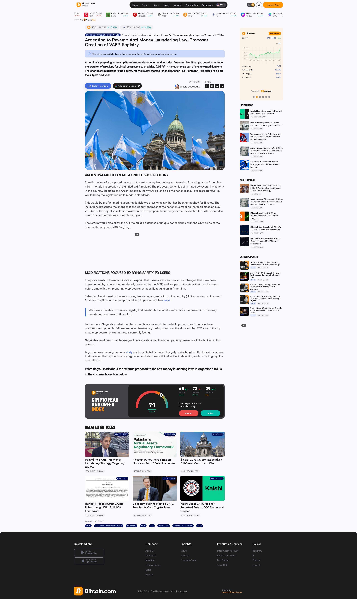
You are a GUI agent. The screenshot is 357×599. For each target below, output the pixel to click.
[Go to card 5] (266, 97)
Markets (185, 555)
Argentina (131, 526)
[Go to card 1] (254, 97)
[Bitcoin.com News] (85, 5)
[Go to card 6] (269, 97)
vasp (200, 526)
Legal (148, 569)
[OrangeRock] (90, 19)
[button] (138, 85)
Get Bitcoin (274, 33)
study (129, 352)
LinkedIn (257, 565)
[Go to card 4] (263, 97)
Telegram (257, 550)
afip (88, 526)
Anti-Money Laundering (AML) (109, 526)
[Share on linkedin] (222, 86)
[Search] (259, 5)
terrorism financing (183, 526)
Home (135, 4)
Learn (166, 4)
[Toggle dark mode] (251, 5)
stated (166, 300)
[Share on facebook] (207, 86)
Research (177, 4)
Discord (256, 560)
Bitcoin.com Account (227, 550)
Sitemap (149, 574)
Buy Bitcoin (223, 560)
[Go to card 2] (257, 97)
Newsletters (192, 4)
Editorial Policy (152, 565)
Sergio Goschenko (190, 87)
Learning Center (189, 560)
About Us (149, 550)
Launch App (273, 4)
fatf (143, 526)
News (144, 4)
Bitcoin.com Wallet (226, 555)
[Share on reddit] (217, 86)
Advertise (206, 4)
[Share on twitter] (212, 86)
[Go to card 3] (260, 97)
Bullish (210, 413)
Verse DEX (222, 565)
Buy (155, 4)
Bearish (188, 413)
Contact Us (150, 555)
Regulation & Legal (138, 35)
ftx (151, 526)
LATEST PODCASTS (249, 256)
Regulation (163, 526)
